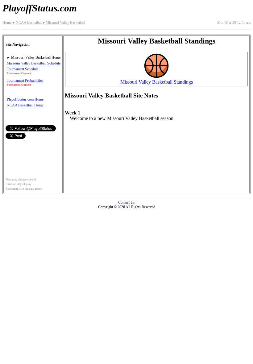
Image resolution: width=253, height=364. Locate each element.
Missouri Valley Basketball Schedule (33, 63)
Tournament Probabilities (25, 80)
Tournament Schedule (22, 69)
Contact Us (126, 202)
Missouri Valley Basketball (63, 22)
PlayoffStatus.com (39, 8)
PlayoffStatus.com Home (25, 99)
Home (6, 22)
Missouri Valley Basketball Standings (156, 82)
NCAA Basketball (27, 22)
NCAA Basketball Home (25, 105)
